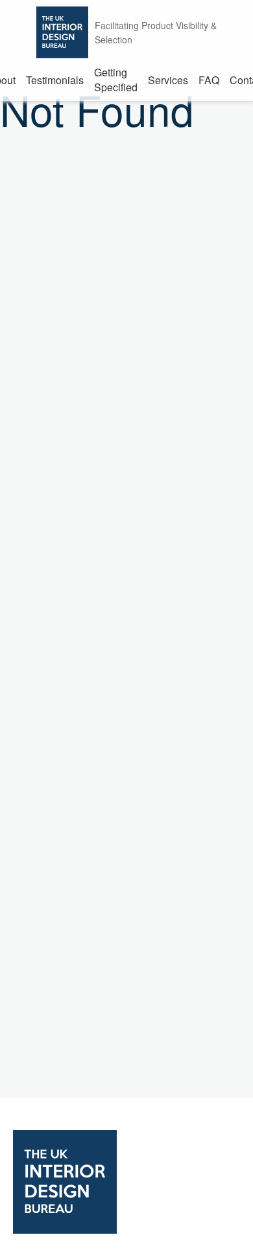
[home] (126, 1183)
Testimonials (55, 79)
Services (168, 79)
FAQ (209, 79)
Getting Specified (116, 80)
